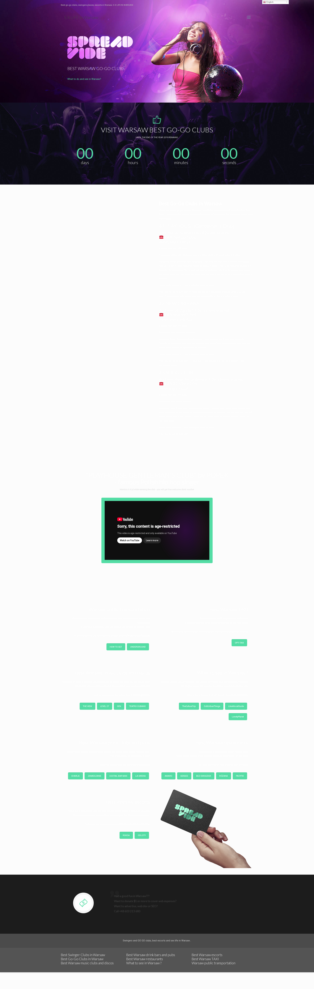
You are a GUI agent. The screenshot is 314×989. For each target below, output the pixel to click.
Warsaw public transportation (213, 963)
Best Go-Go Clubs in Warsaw (82, 959)
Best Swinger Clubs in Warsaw (83, 955)
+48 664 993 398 (180, 314)
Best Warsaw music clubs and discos (87, 963)
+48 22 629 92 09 (180, 383)
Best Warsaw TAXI (205, 959)
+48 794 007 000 (180, 237)
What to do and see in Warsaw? (84, 79)
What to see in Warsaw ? (143, 963)
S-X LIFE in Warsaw (81, 17)
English (269, 2)
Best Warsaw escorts (207, 955)
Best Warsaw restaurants (144, 959)
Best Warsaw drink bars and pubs (150, 955)
